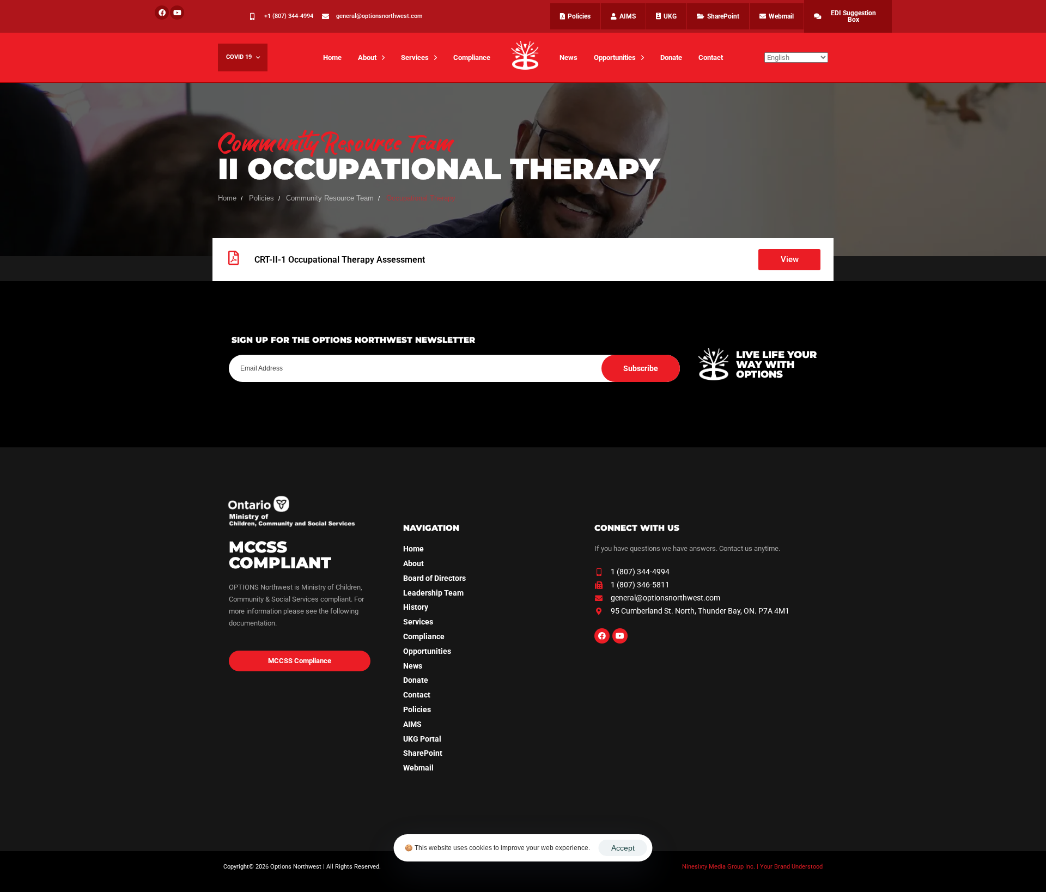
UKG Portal (422, 739)
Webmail (418, 767)
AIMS (412, 724)
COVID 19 (239, 56)
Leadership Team (433, 592)
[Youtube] (177, 12)
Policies (417, 709)
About (367, 57)
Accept (623, 848)
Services (415, 57)
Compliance (471, 57)
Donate (671, 57)
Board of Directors (434, 578)
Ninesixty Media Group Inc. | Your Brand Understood (752, 866)
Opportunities (615, 57)
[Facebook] (162, 12)
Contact (710, 57)
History (415, 607)
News (568, 57)
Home (332, 57)
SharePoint (422, 753)
